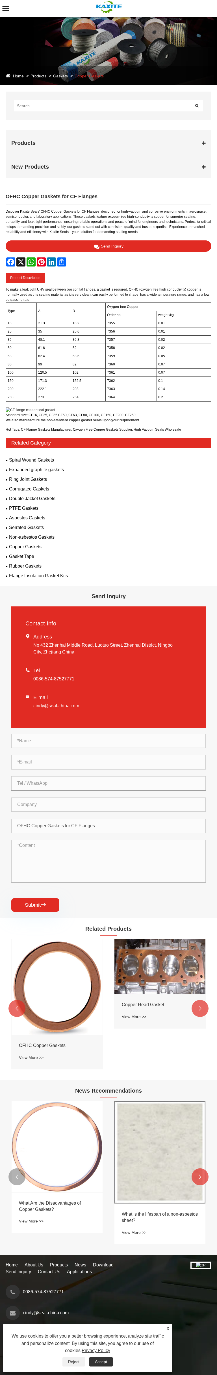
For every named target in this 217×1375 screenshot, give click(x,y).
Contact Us (49, 1271)
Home (18, 76)
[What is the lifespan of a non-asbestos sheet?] (159, 1152)
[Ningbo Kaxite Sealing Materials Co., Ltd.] (108, 3)
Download (103, 1264)
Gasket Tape (21, 556)
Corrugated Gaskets (29, 488)
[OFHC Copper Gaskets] (57, 987)
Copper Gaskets (89, 76)
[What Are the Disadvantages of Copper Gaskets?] (57, 1146)
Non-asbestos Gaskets (32, 537)
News (80, 1264)
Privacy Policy (96, 1350)
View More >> (31, 1057)
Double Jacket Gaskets (32, 498)
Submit (35, 905)
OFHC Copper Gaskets (42, 1045)
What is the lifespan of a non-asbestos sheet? (160, 1217)
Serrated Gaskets (26, 527)
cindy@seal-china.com (56, 705)
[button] (16, 1008)
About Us (34, 1264)
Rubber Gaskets (25, 566)
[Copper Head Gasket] (159, 966)
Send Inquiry (112, 246)
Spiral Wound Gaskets (31, 460)
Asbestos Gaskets (27, 517)
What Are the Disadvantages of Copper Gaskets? (50, 1206)
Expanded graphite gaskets (36, 469)
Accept (101, 1361)
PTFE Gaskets (23, 508)
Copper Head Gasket (143, 1004)
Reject (73, 1361)
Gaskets (60, 76)
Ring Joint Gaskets (28, 479)
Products (38, 76)
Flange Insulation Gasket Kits (38, 575)
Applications (79, 1271)
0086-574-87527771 (53, 678)
